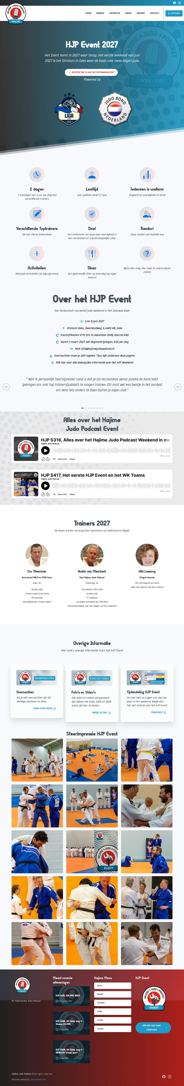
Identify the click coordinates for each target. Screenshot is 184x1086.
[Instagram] (179, 3)
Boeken (100, 994)
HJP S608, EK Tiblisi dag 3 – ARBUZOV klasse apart (70, 1051)
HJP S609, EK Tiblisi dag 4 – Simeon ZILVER (70, 1023)
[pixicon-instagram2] (169, 1076)
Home (99, 986)
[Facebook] (174, 3)
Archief (100, 1020)
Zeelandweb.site (38, 1080)
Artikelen (101, 1003)
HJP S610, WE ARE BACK (68, 995)
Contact (100, 1029)
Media (99, 1011)
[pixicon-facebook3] (164, 1076)
